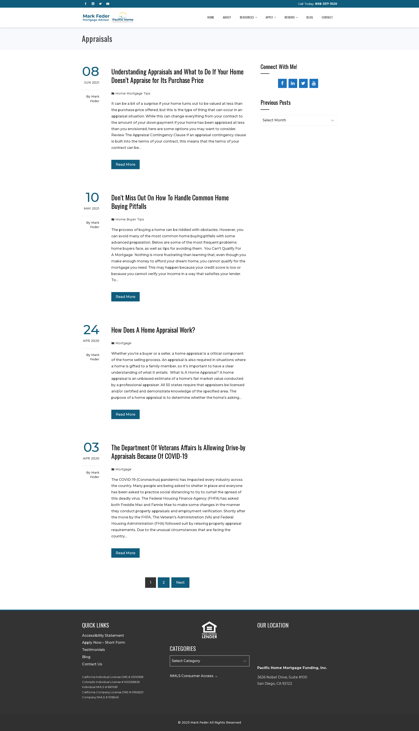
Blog (309, 17)
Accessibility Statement (103, 635)
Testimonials (93, 650)
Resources (247, 17)
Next (180, 582)
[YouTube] (313, 83)
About (227, 17)
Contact (327, 17)
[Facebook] (282, 83)
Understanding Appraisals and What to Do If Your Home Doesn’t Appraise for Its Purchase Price (177, 76)
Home (210, 17)
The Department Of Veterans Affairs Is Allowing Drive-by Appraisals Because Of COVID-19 (178, 451)
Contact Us (92, 664)
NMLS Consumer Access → (194, 676)
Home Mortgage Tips (132, 93)
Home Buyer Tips (129, 219)
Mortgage (123, 343)
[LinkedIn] (292, 83)
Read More (125, 164)
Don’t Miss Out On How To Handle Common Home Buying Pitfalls (170, 202)
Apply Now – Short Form (103, 642)
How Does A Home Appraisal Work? (153, 330)
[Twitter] (303, 83)
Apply (269, 17)
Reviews (290, 17)
